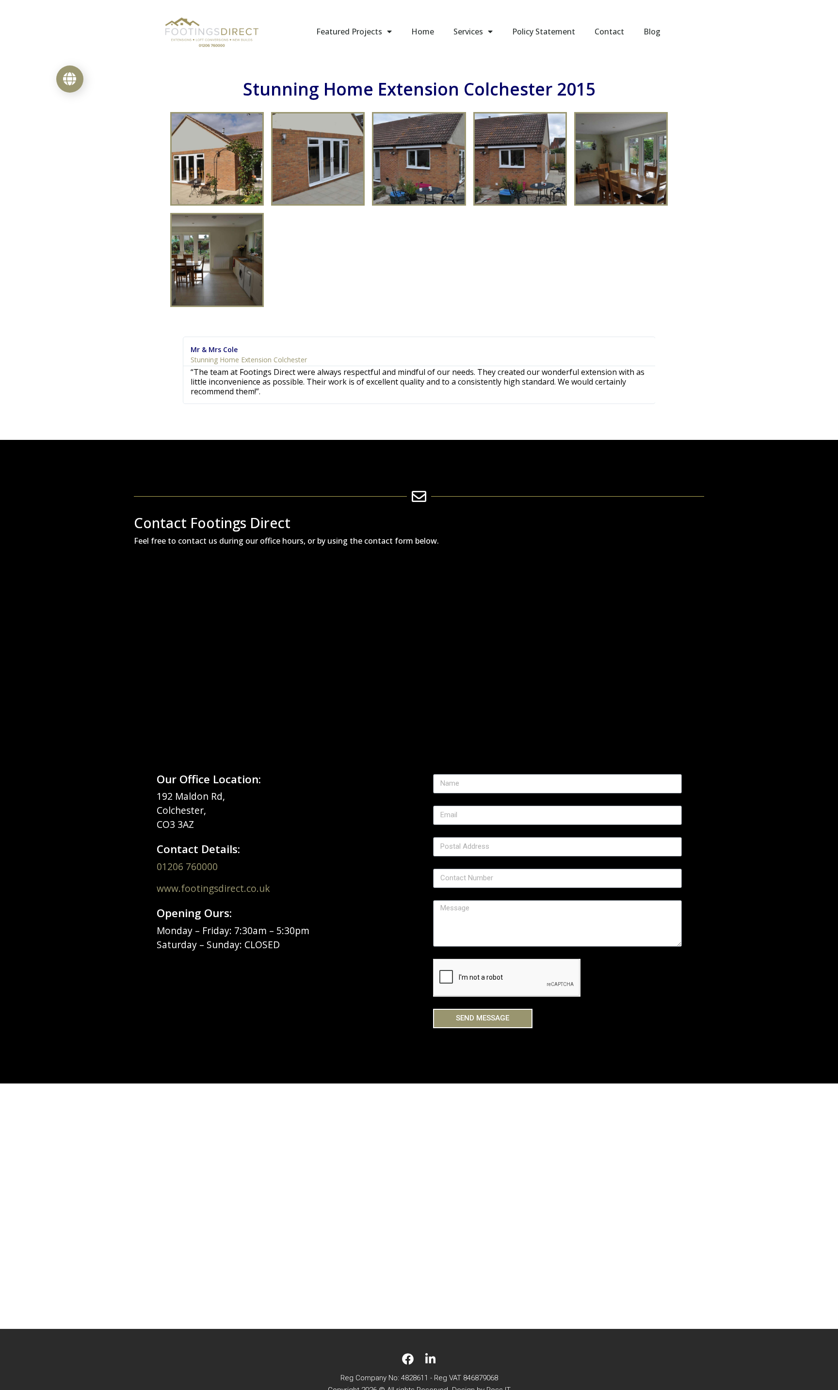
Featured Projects (349, 31)
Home (422, 31)
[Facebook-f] (408, 1359)
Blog (652, 31)
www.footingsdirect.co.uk (213, 888)
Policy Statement (543, 31)
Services (468, 31)
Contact (609, 31)
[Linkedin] (430, 1359)
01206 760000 (187, 866)
